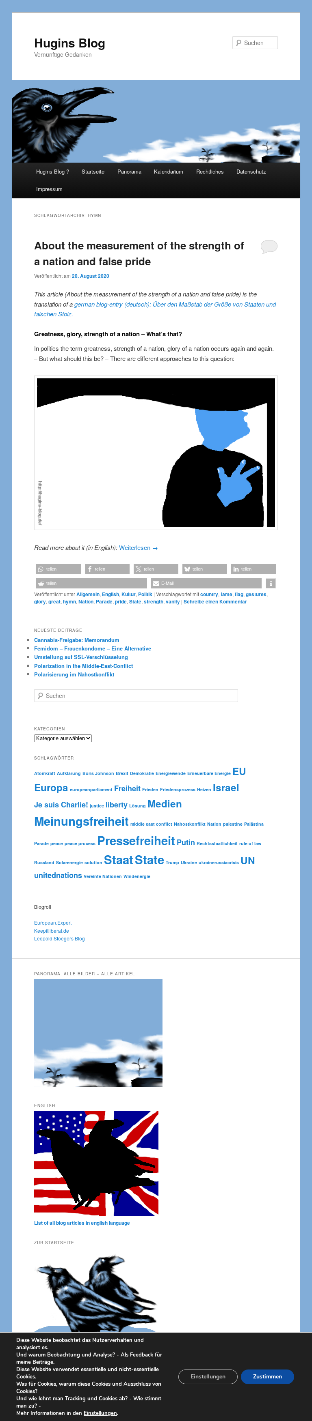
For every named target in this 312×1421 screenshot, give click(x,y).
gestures (256, 594)
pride (121, 601)
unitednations (58, 875)
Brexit (122, 773)
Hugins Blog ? (52, 171)
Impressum (49, 189)
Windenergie (137, 876)
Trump (172, 862)
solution (93, 862)
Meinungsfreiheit (81, 820)
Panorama (129, 171)
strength (153, 601)
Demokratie (142, 773)
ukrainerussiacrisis (219, 862)
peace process (80, 843)
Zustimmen (267, 1376)
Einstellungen (100, 1413)
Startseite (93, 171)
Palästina (254, 824)
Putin (186, 842)
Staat (118, 859)
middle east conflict (151, 824)
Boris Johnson (98, 773)
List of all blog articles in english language (82, 1222)
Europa (51, 787)
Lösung (137, 806)
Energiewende (171, 773)
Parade (104, 601)
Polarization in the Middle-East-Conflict (83, 666)
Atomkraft (44, 773)
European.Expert (53, 922)
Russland (44, 862)
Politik (145, 594)
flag (239, 594)
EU (239, 771)
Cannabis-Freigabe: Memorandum (76, 640)
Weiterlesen (138, 547)
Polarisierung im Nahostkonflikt (74, 674)
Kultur (128, 594)
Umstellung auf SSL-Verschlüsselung (81, 657)
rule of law (250, 843)
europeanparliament (91, 789)
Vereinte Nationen (103, 876)
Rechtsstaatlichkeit (217, 843)
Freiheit (127, 788)
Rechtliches (210, 171)
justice (97, 806)
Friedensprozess (177, 789)
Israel (226, 787)
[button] (58, 569)
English (110, 594)
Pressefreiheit (136, 840)
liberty (117, 804)
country (209, 594)
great (54, 601)
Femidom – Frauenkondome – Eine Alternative (92, 648)
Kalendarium (168, 171)
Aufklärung (69, 773)
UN (247, 860)
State (135, 601)
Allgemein (88, 594)
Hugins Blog (69, 42)
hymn (69, 601)
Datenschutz (251, 171)
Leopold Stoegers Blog (59, 938)
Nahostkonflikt (190, 824)
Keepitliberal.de (51, 930)
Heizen (204, 789)
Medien (164, 803)
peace (56, 843)
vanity (173, 601)
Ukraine (189, 862)
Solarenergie (69, 862)
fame (226, 594)
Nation (85, 601)
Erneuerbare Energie (209, 773)
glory (40, 601)
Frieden (150, 789)
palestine (233, 824)
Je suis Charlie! (61, 804)
